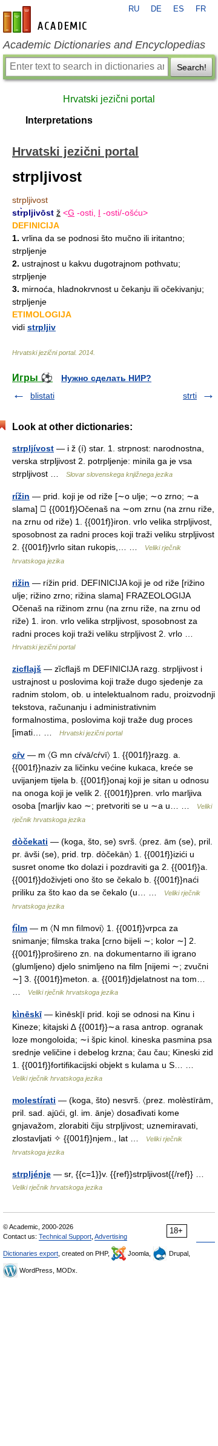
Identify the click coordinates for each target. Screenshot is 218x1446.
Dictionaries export (30, 1253)
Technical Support (65, 1236)
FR (201, 9)
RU (133, 9)
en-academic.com (46, 19)
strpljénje (31, 1174)
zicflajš (26, 669)
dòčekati (30, 841)
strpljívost (33, 448)
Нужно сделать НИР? (106, 378)
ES (178, 9)
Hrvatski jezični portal (109, 99)
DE (156, 9)
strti (190, 395)
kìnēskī (27, 1014)
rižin (21, 583)
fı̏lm (19, 928)
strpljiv (41, 327)
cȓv (18, 755)
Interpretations (59, 120)
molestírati (34, 1100)
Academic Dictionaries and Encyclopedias (104, 45)
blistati (42, 395)
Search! (191, 67)
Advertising (110, 1236)
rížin (21, 496)
